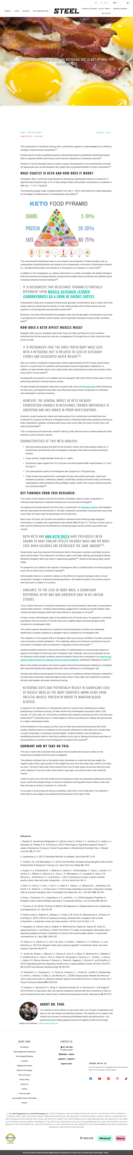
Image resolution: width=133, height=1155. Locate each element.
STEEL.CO (101, 9)
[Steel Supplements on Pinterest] (108, 1079)
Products (8, 11)
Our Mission (24, 1047)
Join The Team (106, 13)
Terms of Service (24, 1075)
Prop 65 (24, 1103)
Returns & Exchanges (24, 1070)
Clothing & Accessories (89, 9)
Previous (100, 133)
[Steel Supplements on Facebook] (91, 1079)
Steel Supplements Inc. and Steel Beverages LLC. (30, 1114)
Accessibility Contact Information (24, 1098)
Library (107, 9)
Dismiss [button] (106, 1152)
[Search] (96, 2)
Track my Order (24, 1093)
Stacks (16, 11)
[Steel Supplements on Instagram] (117, 1079)
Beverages (26, 11)
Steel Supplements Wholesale (24, 1052)
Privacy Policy (24, 1079)
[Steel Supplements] (66, 11)
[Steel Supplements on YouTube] (100, 1079)
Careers (24, 1089)
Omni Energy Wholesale (24, 1056)
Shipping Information (24, 1066)
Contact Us (24, 1084)
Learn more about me (48, 1023)
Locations (24, 1061)
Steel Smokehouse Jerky (41, 11)
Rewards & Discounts (120, 9)
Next (108, 133)
